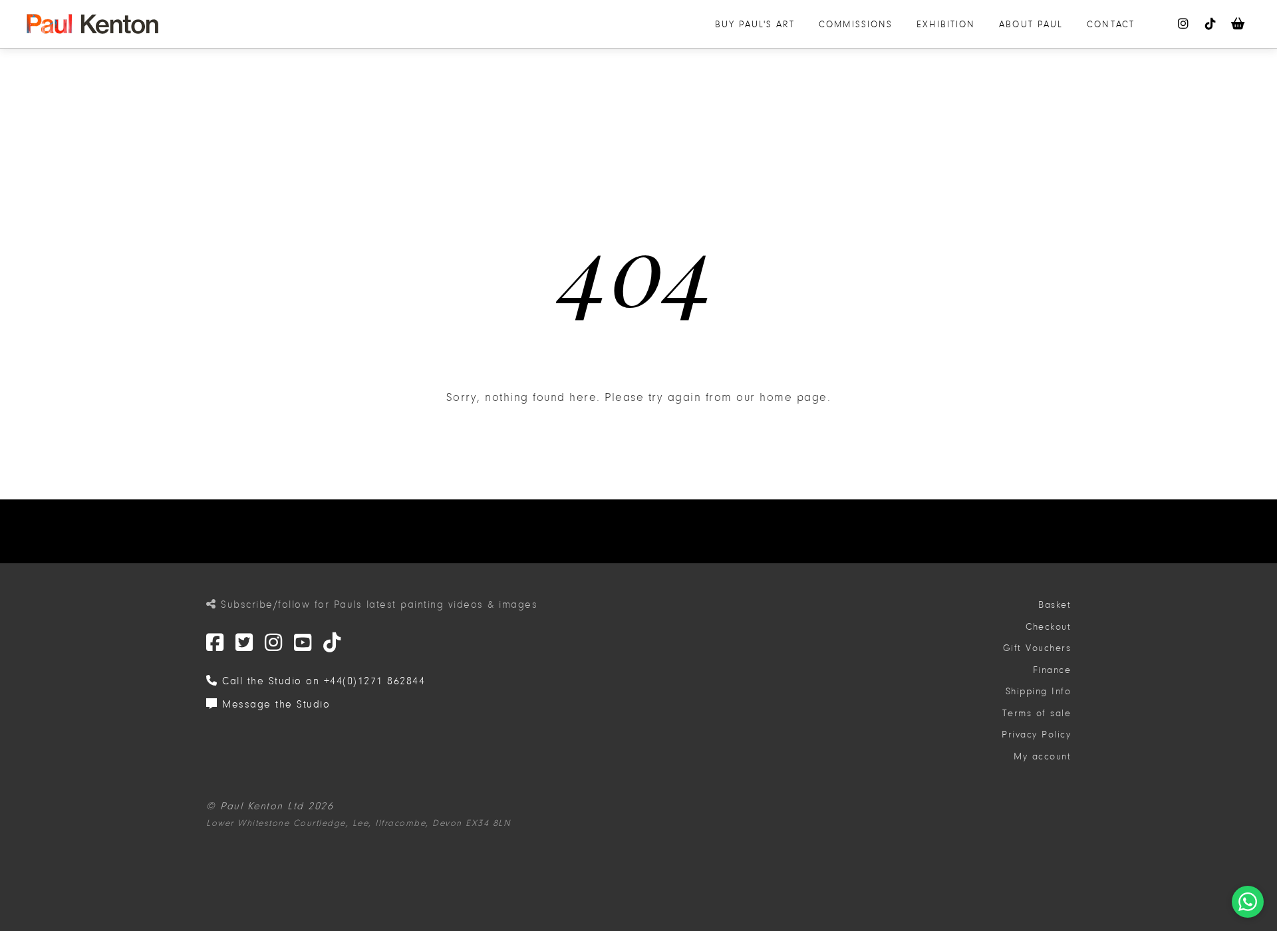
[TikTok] (332, 643)
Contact (1111, 24)
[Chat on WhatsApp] (1248, 902)
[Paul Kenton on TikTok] (1211, 24)
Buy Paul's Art (755, 24)
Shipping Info (1038, 691)
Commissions (856, 24)
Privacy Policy (1036, 734)
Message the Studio (274, 704)
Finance (1052, 670)
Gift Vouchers (1037, 648)
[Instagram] (274, 643)
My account (1042, 756)
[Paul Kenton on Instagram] (1184, 24)
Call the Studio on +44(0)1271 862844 (321, 681)
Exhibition (946, 24)
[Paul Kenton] (92, 24)
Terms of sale (1036, 713)
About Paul (1031, 24)
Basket (1054, 604)
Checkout (1048, 626)
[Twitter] (215, 643)
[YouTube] (303, 643)
